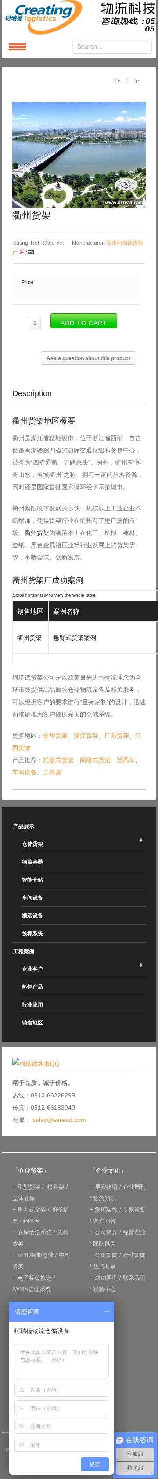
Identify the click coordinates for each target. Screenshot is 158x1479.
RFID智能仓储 (36, 1255)
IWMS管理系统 (31, 1289)
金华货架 (55, 735)
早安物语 (106, 1187)
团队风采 (104, 1243)
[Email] (30, 253)
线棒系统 (32, 933)
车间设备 (24, 772)
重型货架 (29, 1187)
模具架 (56, 1187)
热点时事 (104, 1266)
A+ (117, 80)
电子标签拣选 (35, 1277)
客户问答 (104, 1221)
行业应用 (32, 1005)
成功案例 (106, 1277)
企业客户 (32, 969)
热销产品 (32, 987)
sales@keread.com (59, 1119)
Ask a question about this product (88, 358)
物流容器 (32, 862)
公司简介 (106, 1232)
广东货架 (116, 735)
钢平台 (31, 1221)
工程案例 (23, 951)
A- (136, 80)
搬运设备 (32, 916)
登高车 (126, 760)
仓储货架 (32, 844)
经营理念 (134, 1232)
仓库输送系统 (35, 1232)
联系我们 (134, 1277)
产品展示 (23, 826)
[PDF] (22, 253)
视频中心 (104, 1289)
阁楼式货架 (95, 760)
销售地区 (32, 1023)
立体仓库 (23, 1198)
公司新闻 (106, 1255)
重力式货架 (32, 1209)
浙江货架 (86, 735)
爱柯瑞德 (106, 1209)
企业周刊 (134, 1187)
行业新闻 (134, 1255)
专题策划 (134, 1209)
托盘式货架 (58, 760)
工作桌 (52, 772)
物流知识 (104, 1198)
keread (79, 17)
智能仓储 (32, 880)
